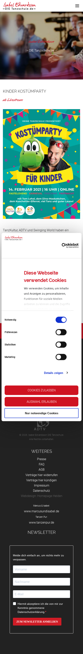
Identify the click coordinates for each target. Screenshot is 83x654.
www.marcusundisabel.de (41, 511)
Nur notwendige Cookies (41, 413)
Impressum (41, 485)
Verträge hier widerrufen (41, 475)
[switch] (61, 332)
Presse (41, 459)
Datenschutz (41, 491)
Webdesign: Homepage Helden (41, 496)
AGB (42, 469)
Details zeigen (53, 372)
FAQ (41, 464)
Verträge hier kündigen (41, 480)
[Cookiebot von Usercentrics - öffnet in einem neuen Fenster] (62, 245)
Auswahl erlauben (42, 402)
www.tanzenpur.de (41, 522)
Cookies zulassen (42, 390)
